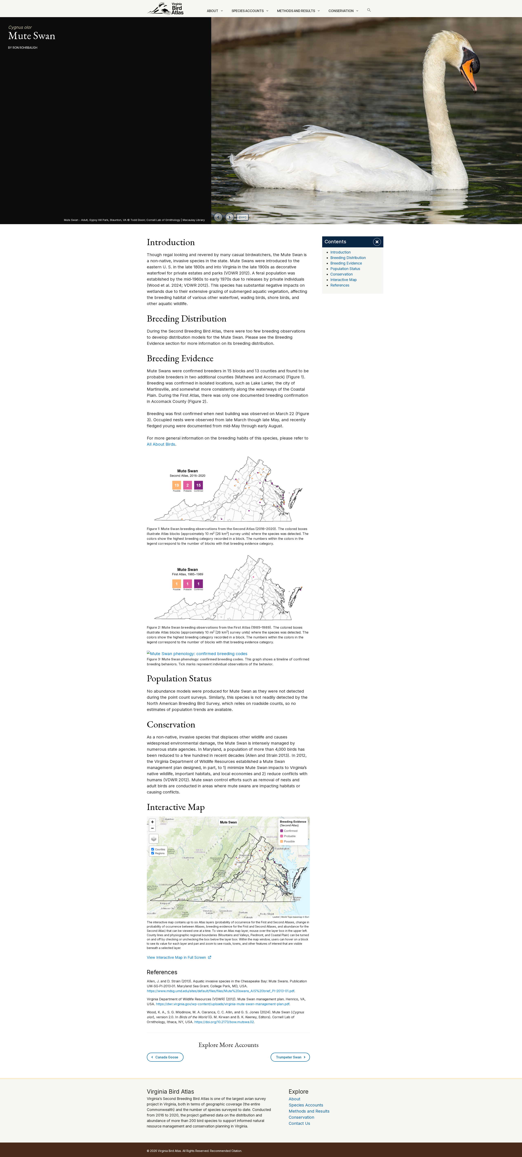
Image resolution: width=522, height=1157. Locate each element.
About (212, 11)
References (339, 285)
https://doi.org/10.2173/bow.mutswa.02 (224, 1022)
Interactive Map (343, 280)
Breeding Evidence (346, 263)
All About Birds (161, 444)
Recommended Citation (225, 1151)
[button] (369, 11)
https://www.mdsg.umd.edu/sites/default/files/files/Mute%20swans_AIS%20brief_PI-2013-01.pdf (220, 991)
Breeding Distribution (348, 258)
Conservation (341, 11)
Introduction (340, 252)
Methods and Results (296, 11)
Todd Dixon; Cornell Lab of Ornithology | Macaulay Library (167, 219)
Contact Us (299, 1123)
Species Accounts (248, 11)
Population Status (345, 269)
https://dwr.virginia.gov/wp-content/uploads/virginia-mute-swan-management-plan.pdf (222, 1004)
